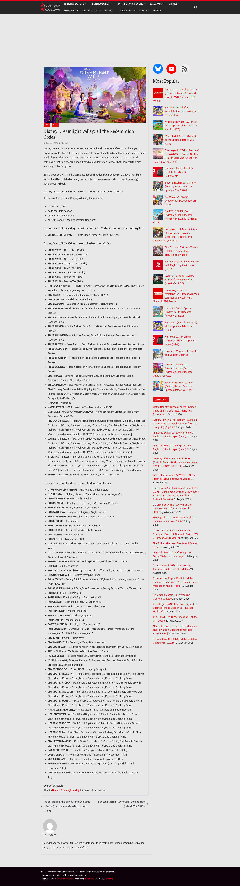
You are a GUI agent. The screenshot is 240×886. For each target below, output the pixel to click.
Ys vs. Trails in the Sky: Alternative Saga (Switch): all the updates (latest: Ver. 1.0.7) (67, 806)
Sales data (155, 3)
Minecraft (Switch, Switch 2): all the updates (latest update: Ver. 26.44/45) (181, 125)
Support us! (126, 10)
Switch (55, 125)
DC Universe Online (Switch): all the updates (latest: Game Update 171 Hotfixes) (172, 508)
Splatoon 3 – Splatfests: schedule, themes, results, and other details (181, 111)
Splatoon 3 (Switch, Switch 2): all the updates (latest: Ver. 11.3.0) (181, 326)
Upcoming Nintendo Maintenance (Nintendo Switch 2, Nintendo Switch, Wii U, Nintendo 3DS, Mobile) (175, 534)
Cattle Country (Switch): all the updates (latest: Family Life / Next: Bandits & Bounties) (174, 410)
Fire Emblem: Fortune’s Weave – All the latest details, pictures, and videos (181, 251)
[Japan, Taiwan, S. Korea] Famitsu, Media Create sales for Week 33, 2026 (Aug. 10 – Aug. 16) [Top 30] (175, 423)
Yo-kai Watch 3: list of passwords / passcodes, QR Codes (180, 201)
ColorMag (108, 879)
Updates (173, 3)
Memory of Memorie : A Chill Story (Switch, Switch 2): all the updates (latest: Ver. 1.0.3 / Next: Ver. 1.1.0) (175, 462)
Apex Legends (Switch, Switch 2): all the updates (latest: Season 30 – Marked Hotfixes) (175, 608)
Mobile (108, 10)
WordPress (89, 879)
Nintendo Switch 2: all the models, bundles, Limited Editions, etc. (179, 172)
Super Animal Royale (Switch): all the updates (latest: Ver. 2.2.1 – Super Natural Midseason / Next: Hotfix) (176, 582)
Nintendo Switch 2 (74, 3)
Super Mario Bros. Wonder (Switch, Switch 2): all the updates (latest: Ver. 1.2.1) (179, 386)
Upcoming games (92, 10)
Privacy (157, 10)
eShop (47, 125)
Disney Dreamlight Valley (65, 790)
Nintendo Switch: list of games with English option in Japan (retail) (182, 265)
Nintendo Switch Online (130, 3)
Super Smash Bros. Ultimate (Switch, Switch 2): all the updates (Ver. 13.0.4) (180, 186)
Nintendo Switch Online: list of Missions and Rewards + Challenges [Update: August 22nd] (175, 630)
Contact (143, 10)
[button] (85, 4)
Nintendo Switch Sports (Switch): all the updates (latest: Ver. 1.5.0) (178, 312)
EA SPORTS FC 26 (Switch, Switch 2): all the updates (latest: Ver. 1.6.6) (179, 279)
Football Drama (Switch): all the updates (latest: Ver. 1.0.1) (121, 804)
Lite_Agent (65, 143)
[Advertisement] (120, 34)
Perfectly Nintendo (65, 879)
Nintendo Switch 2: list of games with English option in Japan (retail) (180, 340)
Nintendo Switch (100, 3)
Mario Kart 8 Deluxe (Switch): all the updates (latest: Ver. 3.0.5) (180, 140)
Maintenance (71, 10)
